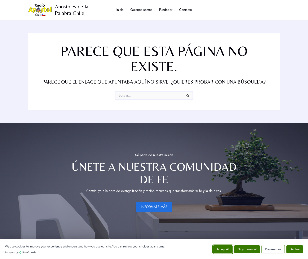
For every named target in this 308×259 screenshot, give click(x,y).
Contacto (185, 9)
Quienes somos (141, 9)
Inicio (120, 9)
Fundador (165, 9)
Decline (295, 249)
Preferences (273, 249)
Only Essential (247, 249)
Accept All (222, 249)
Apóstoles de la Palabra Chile (71, 9)
